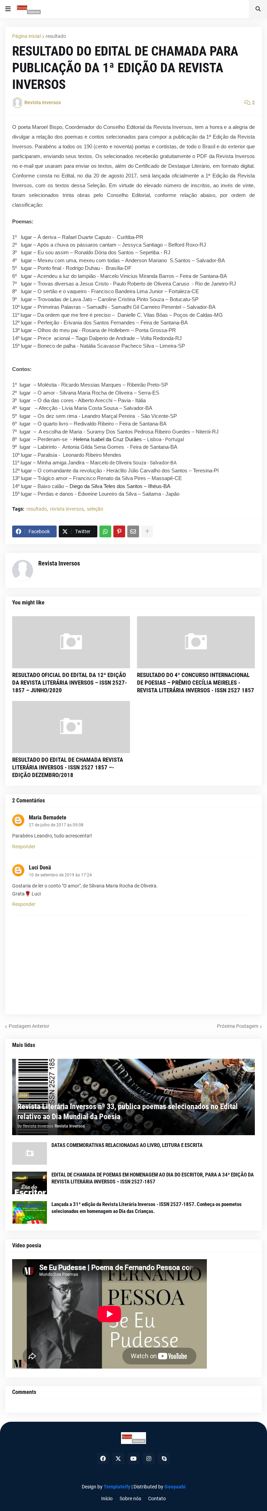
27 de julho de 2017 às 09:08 (56, 825)
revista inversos (67, 508)
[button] (8, 9)
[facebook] (103, 1458)
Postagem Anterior (29, 1026)
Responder (23, 846)
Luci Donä (40, 867)
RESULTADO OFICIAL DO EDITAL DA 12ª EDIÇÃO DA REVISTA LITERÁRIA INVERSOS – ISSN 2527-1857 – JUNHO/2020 (69, 682)
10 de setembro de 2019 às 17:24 (60, 875)
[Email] (133, 531)
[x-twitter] (118, 1458)
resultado (56, 36)
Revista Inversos (59, 563)
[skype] (164, 1458)
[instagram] (149, 1458)
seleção (95, 508)
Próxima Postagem (237, 1026)
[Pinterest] (119, 531)
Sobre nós (130, 1498)
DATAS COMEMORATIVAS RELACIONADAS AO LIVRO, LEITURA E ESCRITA (127, 1145)
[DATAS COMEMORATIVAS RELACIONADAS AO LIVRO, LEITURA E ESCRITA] (29, 1153)
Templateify (117, 1486)
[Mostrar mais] (147, 531)
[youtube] (133, 1458)
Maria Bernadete (47, 817)
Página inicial (26, 36)
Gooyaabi (175, 1486)
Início (107, 1498)
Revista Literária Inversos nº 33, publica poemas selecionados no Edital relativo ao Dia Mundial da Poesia (127, 1111)
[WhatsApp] (105, 531)
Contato (157, 1498)
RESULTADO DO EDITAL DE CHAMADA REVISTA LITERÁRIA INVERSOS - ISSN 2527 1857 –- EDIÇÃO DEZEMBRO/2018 (67, 767)
